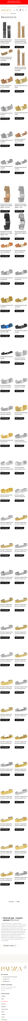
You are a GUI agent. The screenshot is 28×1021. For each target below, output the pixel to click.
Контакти (3, 990)
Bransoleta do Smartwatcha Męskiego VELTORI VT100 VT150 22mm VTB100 (6, 41)
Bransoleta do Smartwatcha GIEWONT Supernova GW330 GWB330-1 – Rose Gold (6, 206)
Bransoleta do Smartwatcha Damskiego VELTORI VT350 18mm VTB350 (20, 69)
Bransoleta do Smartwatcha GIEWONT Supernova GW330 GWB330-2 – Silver (21, 206)
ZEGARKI (3, 1004)
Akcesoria (8, 13)
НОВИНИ (3, 996)
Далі (18, 901)
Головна (3, 13)
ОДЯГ (2, 998)
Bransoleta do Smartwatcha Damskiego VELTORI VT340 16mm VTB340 (6, 59)
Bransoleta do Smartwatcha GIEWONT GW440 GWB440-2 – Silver (21, 233)
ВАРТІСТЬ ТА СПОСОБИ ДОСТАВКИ (8, 987)
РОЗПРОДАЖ (4, 1001)
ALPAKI (2, 1017)
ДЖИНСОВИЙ (4, 1009)
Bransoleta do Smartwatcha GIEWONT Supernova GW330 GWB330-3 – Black (6, 233)
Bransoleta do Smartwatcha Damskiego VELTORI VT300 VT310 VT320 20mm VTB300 (21, 41)
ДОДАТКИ (3, 1006)
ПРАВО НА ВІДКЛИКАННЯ (6, 988)
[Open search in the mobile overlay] (14, 10)
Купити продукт (5, 47)
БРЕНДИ (3, 1014)
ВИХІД (2, 1011)
